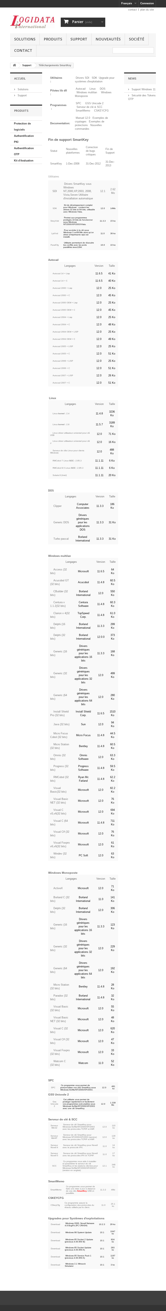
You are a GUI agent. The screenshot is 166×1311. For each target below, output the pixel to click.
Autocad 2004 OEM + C (64, 339)
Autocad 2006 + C (61, 368)
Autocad (80, 88)
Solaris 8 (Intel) (60, 475)
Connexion (147, 3)
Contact (23, 50)
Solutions (24, 39)
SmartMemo (83, 110)
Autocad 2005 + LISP (63, 346)
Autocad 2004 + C (61, 324)
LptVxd (54, 233)
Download (55, 1224)
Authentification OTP (24, 151)
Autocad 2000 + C (61, 295)
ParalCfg (55, 245)
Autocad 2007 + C (61, 383)
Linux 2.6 (61, 424)
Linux (92, 88)
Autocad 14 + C (60, 281)
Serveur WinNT (54, 1137)
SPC (78, 103)
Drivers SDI (82, 77)
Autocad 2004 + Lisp (62, 317)
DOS (102, 88)
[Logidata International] (32, 22)
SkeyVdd (54, 221)
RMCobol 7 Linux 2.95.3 (67, 461)
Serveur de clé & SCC (89, 106)
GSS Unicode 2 (94, 103)
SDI (54, 191)
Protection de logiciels (22, 126)
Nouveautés (108, 39)
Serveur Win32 (54, 1126)
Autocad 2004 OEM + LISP (65, 332)
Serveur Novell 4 (54, 1146)
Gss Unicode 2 (54, 1104)
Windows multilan (87, 92)
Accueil (20, 78)
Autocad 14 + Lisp (61, 273)
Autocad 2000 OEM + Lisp (65, 302)
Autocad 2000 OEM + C (64, 310)
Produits (53, 39)
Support (78, 39)
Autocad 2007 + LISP (63, 375)
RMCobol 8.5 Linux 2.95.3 (68, 468)
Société (136, 39)
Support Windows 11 (143, 89)
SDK (94, 77)
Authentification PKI (24, 138)
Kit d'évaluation (23, 160)
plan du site (147, 9)
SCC (54, 1166)
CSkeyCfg (55, 1205)
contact (132, 9)
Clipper (57, 505)
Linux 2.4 (61, 413)
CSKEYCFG (101, 110)
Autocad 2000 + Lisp (62, 288)
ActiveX (58, 888)
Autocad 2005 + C (61, 353)
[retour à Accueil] (14, 65)
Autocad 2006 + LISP (63, 361)
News (132, 78)
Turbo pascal (61, 538)
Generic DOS (61, 522)
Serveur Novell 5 (54, 1154)
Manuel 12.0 (83, 117)
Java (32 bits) (61, 724)
